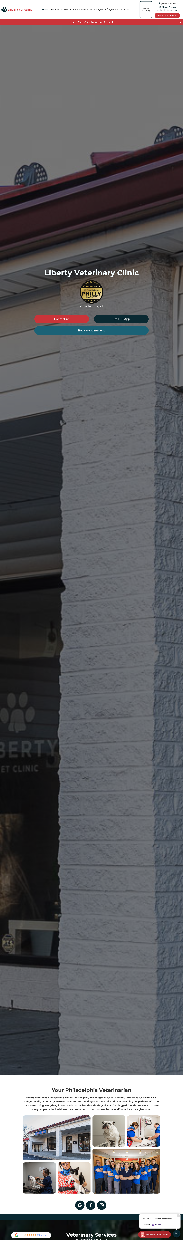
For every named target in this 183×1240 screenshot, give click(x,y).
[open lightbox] (57, 1138)
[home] (16, 9)
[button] (54, 9)
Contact (125, 9)
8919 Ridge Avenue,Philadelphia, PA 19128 (167, 8)
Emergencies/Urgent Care (106, 9)
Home (45, 9)
